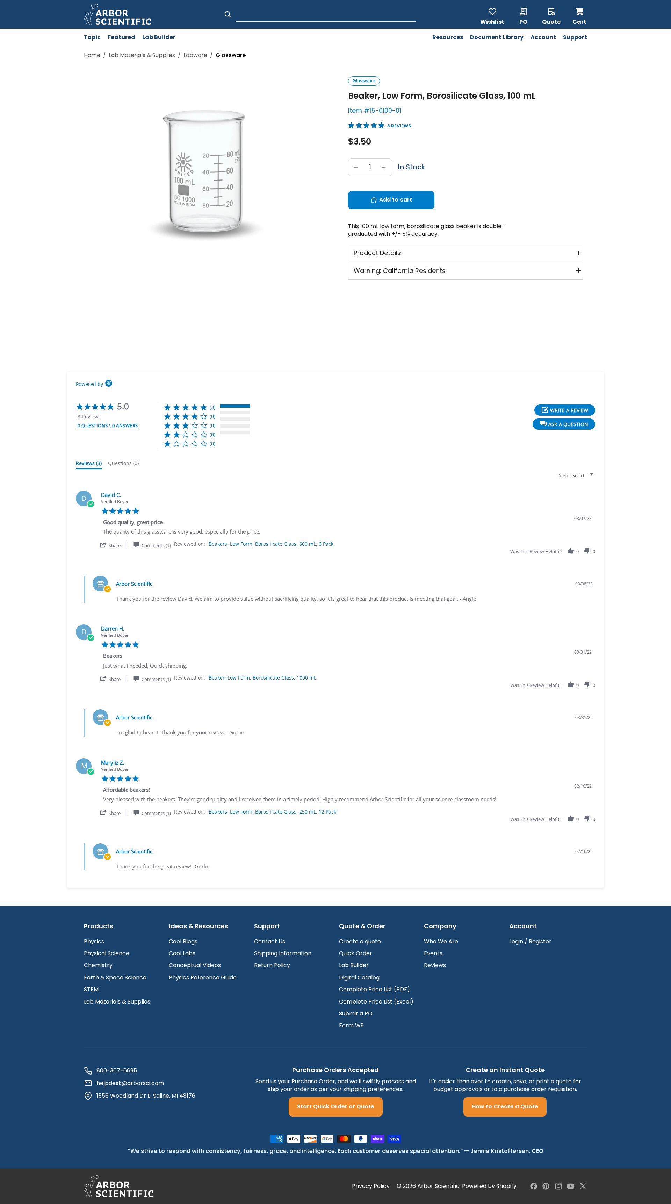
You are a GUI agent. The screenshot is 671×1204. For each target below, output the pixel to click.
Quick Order (355, 953)
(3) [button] (212, 407)
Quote (551, 21)
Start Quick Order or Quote (335, 1107)
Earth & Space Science (115, 977)
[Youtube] (571, 1186)
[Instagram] (558, 1186)
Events (433, 953)
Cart (579, 14)
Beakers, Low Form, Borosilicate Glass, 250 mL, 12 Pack (272, 811)
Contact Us (269, 941)
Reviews (435, 965)
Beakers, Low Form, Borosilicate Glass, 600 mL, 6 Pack (271, 544)
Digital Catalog (359, 977)
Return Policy (272, 965)
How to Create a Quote (505, 1107)
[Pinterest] (546, 1186)
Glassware (364, 81)
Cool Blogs (183, 941)
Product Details (377, 252)
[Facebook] (533, 1186)
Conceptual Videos (195, 965)
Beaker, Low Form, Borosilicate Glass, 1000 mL (262, 677)
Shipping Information (282, 953)
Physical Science (106, 953)
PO (523, 21)
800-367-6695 (116, 1071)
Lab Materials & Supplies (142, 55)
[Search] (228, 14)
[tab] (89, 464)
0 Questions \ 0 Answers (108, 425)
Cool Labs (182, 953)
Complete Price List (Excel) (376, 1002)
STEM (91, 989)
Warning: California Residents (400, 270)
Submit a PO (356, 1013)
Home (92, 55)
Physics (94, 941)
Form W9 (351, 1025)
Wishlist (492, 21)
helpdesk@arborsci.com (130, 1083)
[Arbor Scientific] (119, 1186)
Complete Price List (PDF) (374, 989)
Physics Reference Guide (203, 977)
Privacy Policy (371, 1186)
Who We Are (441, 941)
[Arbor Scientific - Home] (117, 14)
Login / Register (530, 941)
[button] (564, 424)
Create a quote (360, 941)
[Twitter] (583, 1186)
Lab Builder (354, 965)
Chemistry (98, 965)
